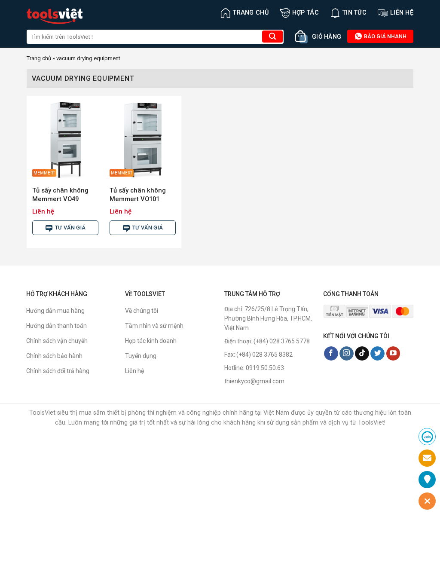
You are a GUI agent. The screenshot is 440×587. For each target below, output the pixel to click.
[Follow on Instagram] (346, 353)
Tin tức (354, 12)
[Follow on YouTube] (393, 353)
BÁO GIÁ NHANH (384, 36)
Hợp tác (305, 12)
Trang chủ (251, 12)
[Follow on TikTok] (362, 353)
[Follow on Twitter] (377, 353)
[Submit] (272, 37)
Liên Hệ (401, 12)
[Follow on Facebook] (331, 353)
